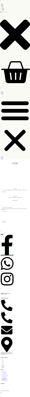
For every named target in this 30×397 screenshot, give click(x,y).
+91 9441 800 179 (3, 311)
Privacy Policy (4, 371)
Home (2, 91)
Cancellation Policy (4, 376)
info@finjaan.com (3, 336)
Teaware (3, 361)
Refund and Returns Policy (5, 375)
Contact (2, 6)
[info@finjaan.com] (7, 335)
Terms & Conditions (4, 372)
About (2, 93)
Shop (2, 92)
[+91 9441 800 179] (7, 310)
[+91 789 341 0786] (7, 323)
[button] (15, 125)
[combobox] (3, 12)
